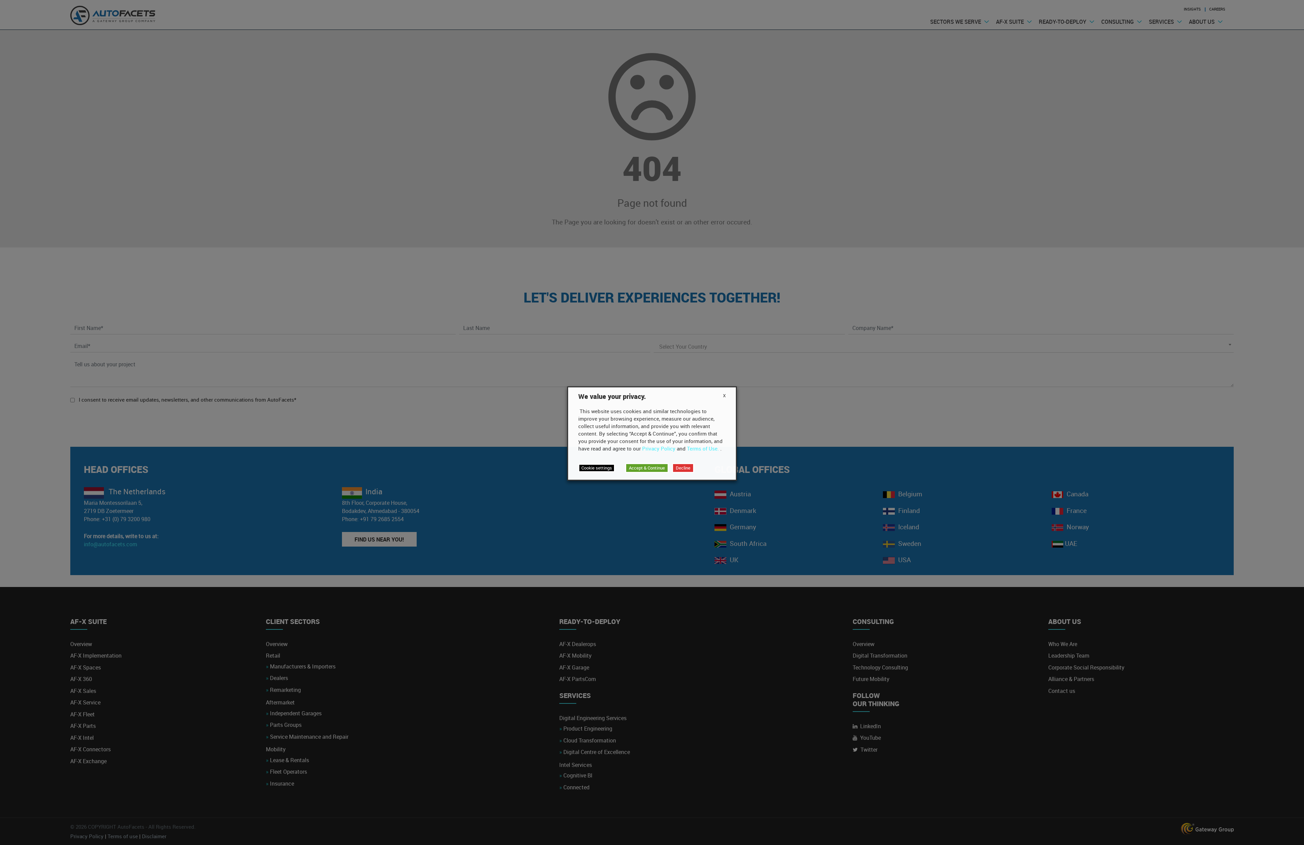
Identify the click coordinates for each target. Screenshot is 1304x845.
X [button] (724, 395)
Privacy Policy (658, 448)
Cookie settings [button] (596, 468)
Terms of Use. (703, 448)
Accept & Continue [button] (647, 468)
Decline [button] (683, 468)
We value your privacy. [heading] (612, 396)
